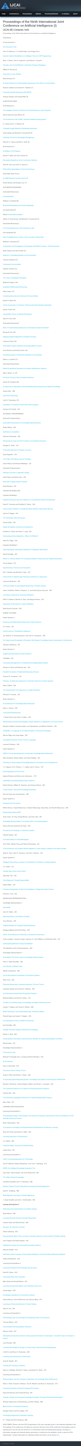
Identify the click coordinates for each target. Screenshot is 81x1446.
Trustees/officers (51, 14)
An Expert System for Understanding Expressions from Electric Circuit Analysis (29, 83)
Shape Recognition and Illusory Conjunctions (18, 527)
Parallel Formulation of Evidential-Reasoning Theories (21, 672)
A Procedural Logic (9, 1052)
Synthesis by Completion (11, 432)
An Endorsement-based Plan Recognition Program (20, 993)
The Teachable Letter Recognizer (14, 518)
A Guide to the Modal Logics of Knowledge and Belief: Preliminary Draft (26, 1002)
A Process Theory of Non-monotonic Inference (18, 377)
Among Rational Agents (15, 214)
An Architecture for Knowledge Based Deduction (19, 703)
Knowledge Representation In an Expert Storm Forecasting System (25, 821)
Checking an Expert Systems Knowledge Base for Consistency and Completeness (30, 762)
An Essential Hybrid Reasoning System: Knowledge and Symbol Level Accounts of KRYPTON (34, 1079)
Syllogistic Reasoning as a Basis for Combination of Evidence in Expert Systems (29, 862)
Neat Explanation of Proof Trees (13, 771)
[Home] (13, 8)
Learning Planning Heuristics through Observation (19, 1218)
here (57, 1435)
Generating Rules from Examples (14, 1277)
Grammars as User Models (12, 74)
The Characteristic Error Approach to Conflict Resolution (21, 690)
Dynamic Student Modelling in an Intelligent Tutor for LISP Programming (27, 56)
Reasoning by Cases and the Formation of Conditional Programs (24, 441)
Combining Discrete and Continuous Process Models (20, 296)
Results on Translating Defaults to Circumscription (19, 255)
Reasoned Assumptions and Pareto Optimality (18, 205)
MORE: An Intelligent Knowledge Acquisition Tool (19, 1168)
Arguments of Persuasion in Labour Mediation (18, 604)
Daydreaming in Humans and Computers (16, 568)
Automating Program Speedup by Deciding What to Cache (22, 346)
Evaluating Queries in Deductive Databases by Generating (22, 355)
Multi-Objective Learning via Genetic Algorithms (18, 1195)
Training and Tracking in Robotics (14, 1365)
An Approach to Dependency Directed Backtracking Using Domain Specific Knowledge (31, 386)
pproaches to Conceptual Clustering (16, 1406)
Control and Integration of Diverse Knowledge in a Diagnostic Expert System (28, 889)
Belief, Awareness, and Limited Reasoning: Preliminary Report (23, 1011)
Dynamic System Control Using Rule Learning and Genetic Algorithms (26, 1186)
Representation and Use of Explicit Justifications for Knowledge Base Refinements (30, 1379)
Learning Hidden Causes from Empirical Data (18, 1145)
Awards (38, 14)
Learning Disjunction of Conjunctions (15, 1136)
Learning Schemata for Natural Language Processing (20, 1388)
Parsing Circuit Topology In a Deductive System (18, 830)
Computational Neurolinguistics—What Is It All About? (20, 536)
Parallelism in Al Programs (11, 151)
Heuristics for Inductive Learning (13, 1227)
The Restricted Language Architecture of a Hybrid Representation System (27, 1097)
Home (4, 14)
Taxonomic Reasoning (10, 395)
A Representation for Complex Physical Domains (19, 925)
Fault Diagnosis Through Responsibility (16, 880)
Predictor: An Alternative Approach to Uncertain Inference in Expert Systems (28, 681)
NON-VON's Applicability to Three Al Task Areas (18, 169)
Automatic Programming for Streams (15, 481)
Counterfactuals (8, 196)
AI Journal (66, 14)
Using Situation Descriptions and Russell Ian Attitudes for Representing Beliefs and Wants (32, 1039)
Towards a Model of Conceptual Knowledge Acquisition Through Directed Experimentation (33, 1397)
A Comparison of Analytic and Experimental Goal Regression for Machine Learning (30, 1127)
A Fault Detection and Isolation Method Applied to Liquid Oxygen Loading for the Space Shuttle (34, 848)
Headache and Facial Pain (12, 803)
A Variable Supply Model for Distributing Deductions (20, 128)
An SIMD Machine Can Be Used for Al (15, 178)
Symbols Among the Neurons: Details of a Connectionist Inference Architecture (29, 500)
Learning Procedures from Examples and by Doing (20, 1268)
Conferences (14, 14)
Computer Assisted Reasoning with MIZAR (17, 92)
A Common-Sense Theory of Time (14, 1070)
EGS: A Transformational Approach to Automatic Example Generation (26, 328)
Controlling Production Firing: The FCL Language (19, 740)
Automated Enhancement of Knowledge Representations (22, 423)
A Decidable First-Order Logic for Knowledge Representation (23, 957)
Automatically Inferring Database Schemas (17, 1327)
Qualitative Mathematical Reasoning (15, 287)
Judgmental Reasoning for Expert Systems (17, 654)
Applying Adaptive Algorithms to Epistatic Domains (19, 337)
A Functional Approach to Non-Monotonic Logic (18, 228)
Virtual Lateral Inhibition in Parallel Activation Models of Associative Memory (28, 509)
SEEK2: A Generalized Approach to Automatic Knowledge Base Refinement (28, 753)
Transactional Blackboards (12, 712)
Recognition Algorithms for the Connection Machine (20, 160)
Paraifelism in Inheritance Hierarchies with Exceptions (21, 404)
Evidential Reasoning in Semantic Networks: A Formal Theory (23, 984)
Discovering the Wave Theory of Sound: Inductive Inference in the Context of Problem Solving (34, 1236)
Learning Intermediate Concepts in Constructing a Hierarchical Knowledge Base (29, 1347)
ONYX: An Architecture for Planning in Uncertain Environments (23, 934)
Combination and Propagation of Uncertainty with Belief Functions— (25, 246)
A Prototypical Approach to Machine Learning (18, 1415)
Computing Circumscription (12, 264)
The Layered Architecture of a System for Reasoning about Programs (26, 1088)
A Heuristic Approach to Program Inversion (17, 450)
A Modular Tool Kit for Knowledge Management (18, 137)
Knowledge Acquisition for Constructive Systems (19, 1295)
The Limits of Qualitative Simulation (14, 278)
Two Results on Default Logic (12, 966)
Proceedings (27, 14)
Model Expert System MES (12, 812)
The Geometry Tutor (10, 47)
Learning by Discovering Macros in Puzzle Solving (19, 1304)
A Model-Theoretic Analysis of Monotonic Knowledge (20, 1029)
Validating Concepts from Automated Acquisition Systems (22, 1245)
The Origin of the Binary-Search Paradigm (17, 459)
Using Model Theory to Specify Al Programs (17, 314)
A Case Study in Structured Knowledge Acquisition (19, 789)
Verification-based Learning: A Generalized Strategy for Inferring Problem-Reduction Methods (34, 1254)
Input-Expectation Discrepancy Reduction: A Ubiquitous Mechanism (25, 549)
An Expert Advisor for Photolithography (16, 839)
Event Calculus (8, 1061)
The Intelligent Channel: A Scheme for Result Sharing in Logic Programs (27, 110)
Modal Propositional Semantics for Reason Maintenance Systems (25, 368)
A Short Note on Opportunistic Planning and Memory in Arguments (25, 577)
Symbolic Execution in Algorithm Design (16, 472)
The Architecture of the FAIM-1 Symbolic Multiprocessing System (24, 119)
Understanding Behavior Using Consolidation (18, 943)
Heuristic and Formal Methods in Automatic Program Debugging (24, 65)
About (75, 14)
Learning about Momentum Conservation (16, 1356)
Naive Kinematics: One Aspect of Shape (16, 916)
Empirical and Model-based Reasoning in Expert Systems (22, 622)
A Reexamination (53, 246)
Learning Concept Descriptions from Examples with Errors (22, 1286)
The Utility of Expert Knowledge (13, 1177)
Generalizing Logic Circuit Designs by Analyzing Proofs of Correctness (26, 1317)
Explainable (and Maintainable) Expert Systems (18, 780)
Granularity (6, 907)
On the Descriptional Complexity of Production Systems (21, 975)
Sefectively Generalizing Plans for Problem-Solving (20, 1209)
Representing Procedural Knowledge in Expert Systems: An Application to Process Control (33, 722)
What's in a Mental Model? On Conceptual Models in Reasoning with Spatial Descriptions (32, 558)
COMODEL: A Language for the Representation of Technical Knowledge (27, 731)
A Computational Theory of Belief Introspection (18, 1020)
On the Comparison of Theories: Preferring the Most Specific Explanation (27, 305)
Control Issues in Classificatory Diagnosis (16, 631)
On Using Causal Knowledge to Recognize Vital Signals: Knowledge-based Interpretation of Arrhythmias (37, 640)
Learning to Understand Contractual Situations (18, 595)
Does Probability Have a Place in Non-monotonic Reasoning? (23, 237)
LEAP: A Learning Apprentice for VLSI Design (18, 1159)
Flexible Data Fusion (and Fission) (14, 871)
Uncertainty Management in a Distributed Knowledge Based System (25, 663)
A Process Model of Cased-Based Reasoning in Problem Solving (24, 586)
